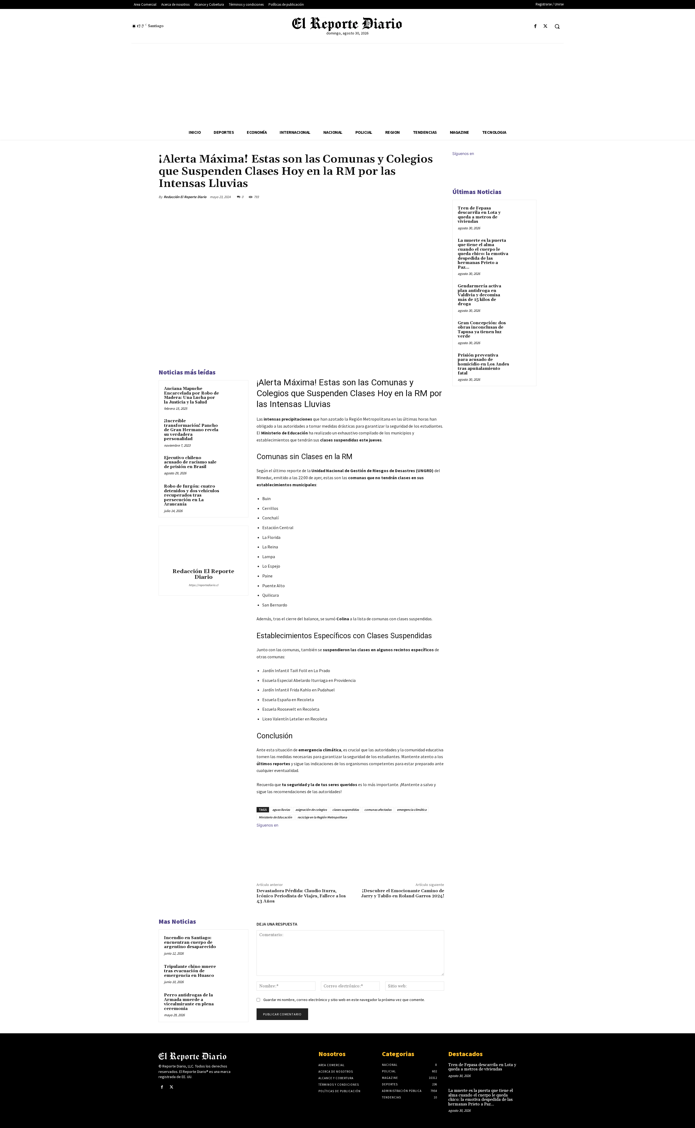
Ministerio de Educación (275, 817)
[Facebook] (535, 26)
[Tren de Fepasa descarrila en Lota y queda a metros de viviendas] (521, 214)
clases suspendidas (345, 810)
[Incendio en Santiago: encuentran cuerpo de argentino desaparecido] (232, 945)
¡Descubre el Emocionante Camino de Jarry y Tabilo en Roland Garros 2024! (402, 893)
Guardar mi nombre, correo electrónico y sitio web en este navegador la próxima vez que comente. (344, 999)
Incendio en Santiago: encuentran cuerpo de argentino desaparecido (190, 942)
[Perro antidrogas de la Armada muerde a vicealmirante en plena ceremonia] (232, 1002)
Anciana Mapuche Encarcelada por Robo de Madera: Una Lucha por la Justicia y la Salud (191, 395)
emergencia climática (412, 810)
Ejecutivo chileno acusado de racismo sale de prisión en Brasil (190, 462)
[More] (438, 196)
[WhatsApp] (425, 196)
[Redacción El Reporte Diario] (203, 548)
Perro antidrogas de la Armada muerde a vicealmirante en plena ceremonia (189, 1002)
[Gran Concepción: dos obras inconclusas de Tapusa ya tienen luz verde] (521, 329)
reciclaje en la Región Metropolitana (322, 817)
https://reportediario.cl (203, 585)
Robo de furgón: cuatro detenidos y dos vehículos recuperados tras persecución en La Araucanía (191, 495)
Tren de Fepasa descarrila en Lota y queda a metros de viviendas (479, 215)
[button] (557, 26)
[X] (545, 26)
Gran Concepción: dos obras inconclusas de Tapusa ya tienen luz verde (482, 329)
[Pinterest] (413, 196)
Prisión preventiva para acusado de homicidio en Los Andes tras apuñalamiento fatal (483, 364)
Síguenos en (267, 825)
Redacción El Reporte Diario (185, 197)
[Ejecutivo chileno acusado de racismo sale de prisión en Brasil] (232, 465)
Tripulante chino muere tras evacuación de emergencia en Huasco (190, 971)
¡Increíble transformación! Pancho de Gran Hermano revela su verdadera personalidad (191, 429)
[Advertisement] (347, 84)
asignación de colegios (311, 810)
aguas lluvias (281, 810)
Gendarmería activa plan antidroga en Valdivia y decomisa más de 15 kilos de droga (479, 295)
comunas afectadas (377, 810)
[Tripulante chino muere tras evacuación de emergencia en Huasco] (232, 974)
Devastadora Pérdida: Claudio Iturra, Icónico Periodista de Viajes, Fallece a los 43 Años (301, 896)
